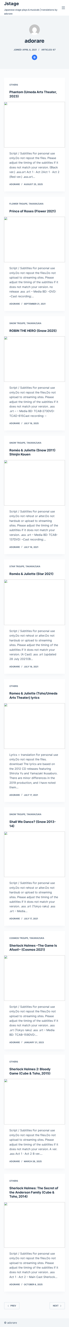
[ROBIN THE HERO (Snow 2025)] (34, 359)
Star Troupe (16, 566)
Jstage (11, 3)
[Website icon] (34, 57)
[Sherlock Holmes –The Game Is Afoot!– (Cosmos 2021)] (34, 978)
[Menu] (63, 7)
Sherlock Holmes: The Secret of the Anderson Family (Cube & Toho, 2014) (33, 1192)
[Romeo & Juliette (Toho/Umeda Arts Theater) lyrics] (34, 726)
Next (56, 1305)
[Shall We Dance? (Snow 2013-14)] (34, 854)
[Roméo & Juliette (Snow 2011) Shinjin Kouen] (34, 483)
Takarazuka (36, 203)
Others (13, 84)
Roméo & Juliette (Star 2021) (31, 574)
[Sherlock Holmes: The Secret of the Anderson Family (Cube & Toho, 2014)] (34, 1225)
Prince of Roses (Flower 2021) (32, 211)
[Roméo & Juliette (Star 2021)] (34, 602)
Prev (13, 1305)
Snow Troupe (17, 323)
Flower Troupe (18, 203)
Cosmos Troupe (18, 938)
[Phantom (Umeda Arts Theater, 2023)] (34, 124)
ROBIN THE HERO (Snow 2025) (33, 331)
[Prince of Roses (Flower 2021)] (34, 239)
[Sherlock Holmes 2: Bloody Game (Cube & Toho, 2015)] (34, 1101)
